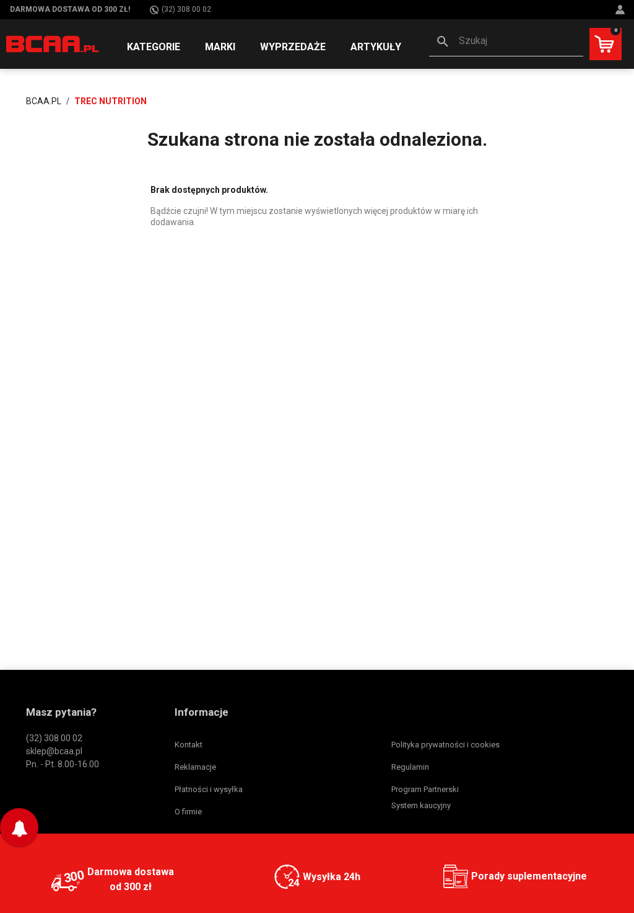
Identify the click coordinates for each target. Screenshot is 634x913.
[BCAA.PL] (53, 43)
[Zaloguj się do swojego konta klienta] (621, 9)
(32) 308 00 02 (186, 9)
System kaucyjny (421, 805)
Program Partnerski (425, 789)
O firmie (188, 811)
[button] (506, 42)
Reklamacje (195, 767)
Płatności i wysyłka (209, 789)
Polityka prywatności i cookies (445, 744)
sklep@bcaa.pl (54, 751)
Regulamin (410, 767)
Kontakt (188, 744)
